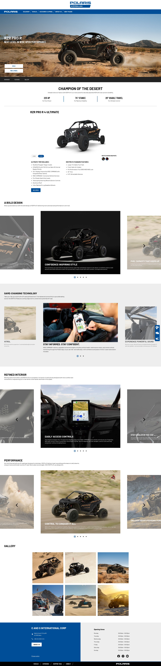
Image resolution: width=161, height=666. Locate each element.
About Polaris (68, 12)
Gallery (27, 79)
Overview (6, 79)
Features (17, 79)
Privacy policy (35, 656)
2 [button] (78, 277)
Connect (68, 664)
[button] (17, 246)
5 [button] (86, 277)
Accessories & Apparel (46, 12)
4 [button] (83, 277)
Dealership (26, 12)
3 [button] (80, 277)
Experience (46, 664)
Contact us (36, 644)
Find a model (14, 71)
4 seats (41, 156)
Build (13, 66)
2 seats (34, 156)
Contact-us (58, 12)
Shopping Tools (57, 664)
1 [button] (75, 277)
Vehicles (34, 12)
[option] (80, 243)
